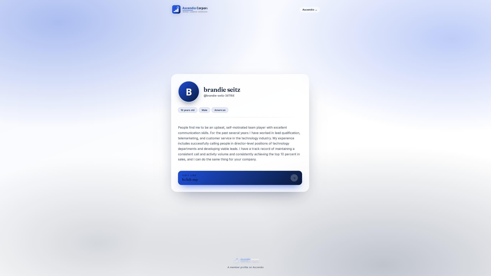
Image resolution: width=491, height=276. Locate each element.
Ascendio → (309, 9)
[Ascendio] (189, 10)
